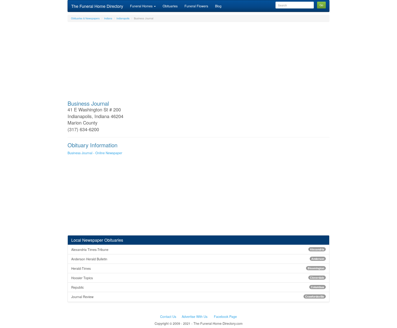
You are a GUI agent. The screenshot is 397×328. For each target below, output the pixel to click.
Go (321, 5)
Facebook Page (225, 316)
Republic (197, 287)
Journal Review (197, 296)
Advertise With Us (194, 316)
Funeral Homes (141, 6)
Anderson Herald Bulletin (197, 259)
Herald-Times (197, 268)
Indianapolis (123, 18)
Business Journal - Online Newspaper (95, 153)
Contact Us (168, 316)
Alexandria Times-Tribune (197, 249)
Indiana (108, 18)
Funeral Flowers (196, 6)
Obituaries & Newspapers (85, 18)
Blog (218, 6)
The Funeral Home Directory (97, 6)
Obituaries (170, 6)
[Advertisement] (198, 59)
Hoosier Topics (197, 278)
